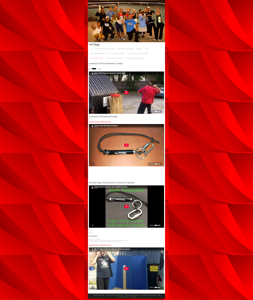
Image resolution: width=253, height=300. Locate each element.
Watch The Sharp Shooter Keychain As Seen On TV (135, 58)
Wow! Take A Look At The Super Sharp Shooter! (114, 295)
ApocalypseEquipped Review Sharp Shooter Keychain (105, 48)
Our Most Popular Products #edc (96, 58)
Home (91, 48)
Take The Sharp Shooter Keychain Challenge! (148, 295)
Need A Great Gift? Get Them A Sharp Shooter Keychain (137, 53)
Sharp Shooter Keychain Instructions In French (114, 58)
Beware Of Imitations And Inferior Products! (126, 48)
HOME (146, 48)
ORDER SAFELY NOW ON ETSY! (100, 121)
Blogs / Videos (139, 48)
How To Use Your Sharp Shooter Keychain (116, 53)
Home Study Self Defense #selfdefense (97, 53)
